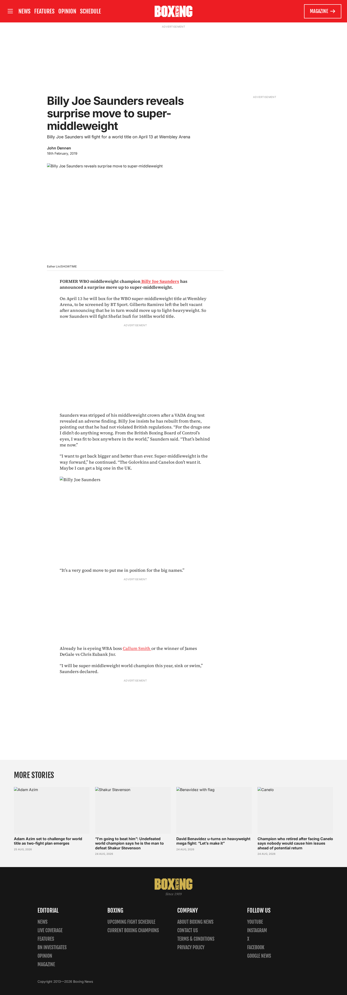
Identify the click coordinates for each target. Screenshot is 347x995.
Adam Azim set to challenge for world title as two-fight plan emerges (48, 841)
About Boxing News (195, 922)
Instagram (257, 930)
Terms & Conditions (195, 939)
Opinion (67, 11)
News (24, 11)
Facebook (255, 947)
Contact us (187, 930)
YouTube (255, 922)
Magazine (319, 11)
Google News (259, 956)
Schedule (90, 11)
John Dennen (59, 148)
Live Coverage (50, 930)
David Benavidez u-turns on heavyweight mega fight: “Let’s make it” (213, 841)
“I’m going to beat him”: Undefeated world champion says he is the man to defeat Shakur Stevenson (129, 843)
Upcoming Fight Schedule (131, 922)
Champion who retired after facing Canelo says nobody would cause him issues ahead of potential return (295, 843)
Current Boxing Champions (133, 930)
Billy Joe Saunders (159, 281)
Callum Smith (137, 648)
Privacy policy (190, 947)
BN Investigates (52, 947)
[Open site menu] (10, 11)
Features (44, 11)
